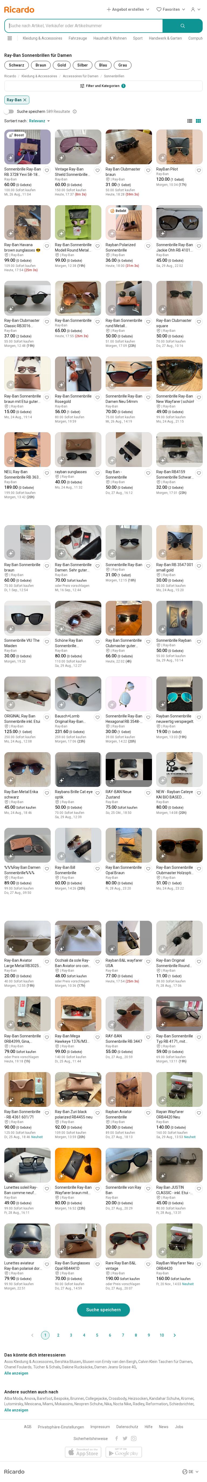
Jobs (179, 1427)
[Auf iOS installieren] (83, 1452)
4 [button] (84, 1335)
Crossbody (117, 1398)
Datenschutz (127, 1427)
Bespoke (61, 1398)
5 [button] (97, 1335)
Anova (29, 1398)
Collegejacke (96, 1398)
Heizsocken (138, 1398)
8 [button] (136, 1335)
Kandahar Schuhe (164, 1398)
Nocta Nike (122, 1404)
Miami (48, 1404)
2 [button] (58, 1335)
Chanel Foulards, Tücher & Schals (32, 1367)
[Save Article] (47, 170)
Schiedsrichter (181, 1404)
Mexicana (33, 1404)
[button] (129, 9)
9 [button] (149, 1335)
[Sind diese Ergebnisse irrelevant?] (74, 111)
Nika (108, 1404)
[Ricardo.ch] (19, 9)
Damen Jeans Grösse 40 (115, 1367)
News (163, 1427)
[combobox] (83, 26)
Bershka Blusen (68, 1361)
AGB (28, 1427)
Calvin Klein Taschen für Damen (165, 1361)
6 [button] (110, 1335)
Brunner (77, 1398)
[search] (183, 26)
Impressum (100, 1427)
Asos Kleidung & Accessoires (28, 1361)
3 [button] (71, 1335)
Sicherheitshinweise (91, 1438)
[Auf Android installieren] (124, 1452)
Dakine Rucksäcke (77, 1367)
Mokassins (64, 1404)
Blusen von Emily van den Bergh (110, 1361)
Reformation (157, 1404)
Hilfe (149, 1427)
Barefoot (44, 1398)
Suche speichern (103, 1309)
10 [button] (162, 1335)
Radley (138, 1404)
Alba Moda (13, 1398)
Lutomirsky (13, 1404)
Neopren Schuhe (88, 1404)
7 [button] (123, 1335)
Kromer (187, 1398)
